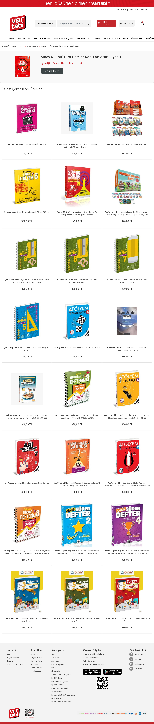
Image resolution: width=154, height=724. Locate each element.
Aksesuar (55, 661)
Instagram (139, 664)
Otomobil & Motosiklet (61, 701)
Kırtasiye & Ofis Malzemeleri (63, 695)
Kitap (14, 46)
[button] (127, 23)
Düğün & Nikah (37, 657)
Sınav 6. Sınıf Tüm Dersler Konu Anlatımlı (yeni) (59, 46)
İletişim (10, 661)
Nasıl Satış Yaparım (15, 664)
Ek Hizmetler (56, 698)
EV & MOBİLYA (83, 38)
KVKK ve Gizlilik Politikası (93, 654)
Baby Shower (36, 667)
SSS (8, 654)
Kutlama (34, 664)
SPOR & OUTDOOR (112, 38)
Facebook (139, 654)
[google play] (112, 671)
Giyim (53, 654)
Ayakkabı (55, 657)
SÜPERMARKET (137, 38)
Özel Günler (36, 671)
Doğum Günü (36, 661)
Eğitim (21, 46)
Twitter (138, 659)
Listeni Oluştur (106, 23)
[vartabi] (18, 23)
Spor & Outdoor (58, 684)
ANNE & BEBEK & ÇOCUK (64, 38)
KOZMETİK (96, 38)
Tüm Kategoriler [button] (44, 23)
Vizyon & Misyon (14, 657)
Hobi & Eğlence (57, 664)
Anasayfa (6, 46)
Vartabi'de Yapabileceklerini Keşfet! (131, 9)
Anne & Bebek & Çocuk (61, 674)
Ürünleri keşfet (52, 70)
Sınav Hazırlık (32, 46)
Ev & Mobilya (56, 678)
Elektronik (55, 671)
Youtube (138, 669)
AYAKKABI (21, 38)
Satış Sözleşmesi (90, 661)
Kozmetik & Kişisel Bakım (62, 681)
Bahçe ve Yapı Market (60, 688)
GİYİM (11, 38)
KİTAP (125, 38)
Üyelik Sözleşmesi (91, 657)
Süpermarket (57, 691)
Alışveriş (34, 654)
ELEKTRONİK (45, 38)
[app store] (92, 671)
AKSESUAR (32, 38)
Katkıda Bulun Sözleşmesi (94, 664)
